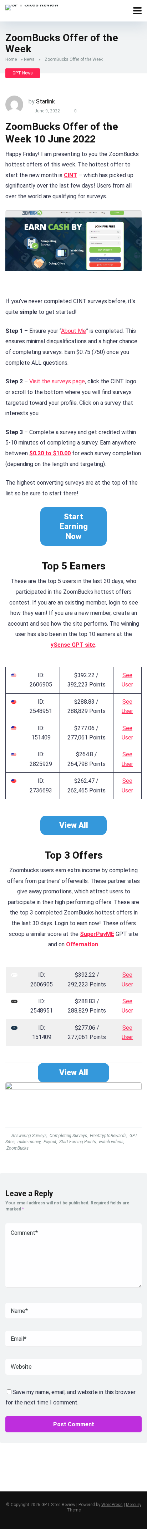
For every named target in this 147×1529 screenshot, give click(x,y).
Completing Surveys (68, 1135)
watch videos (111, 1141)
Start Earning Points (77, 1141)
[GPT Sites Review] (32, 6)
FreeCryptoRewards (108, 1135)
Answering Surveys (29, 1135)
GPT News (22, 73)
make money (29, 1141)
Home (11, 59)
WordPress (112, 1504)
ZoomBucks (17, 1148)
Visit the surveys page (57, 381)
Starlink (45, 101)
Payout (50, 1141)
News (29, 59)
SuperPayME (97, 934)
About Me (73, 330)
